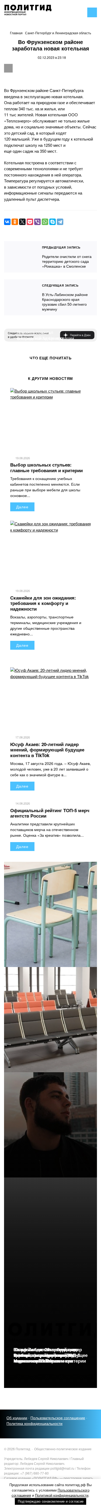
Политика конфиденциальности (34, 1423)
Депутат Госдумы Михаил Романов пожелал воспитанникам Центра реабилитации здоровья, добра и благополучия (48, 338)
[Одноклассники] (15, 222)
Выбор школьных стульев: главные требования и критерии (46, 467)
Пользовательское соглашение (57, 1417)
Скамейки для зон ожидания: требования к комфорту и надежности (43, 603)
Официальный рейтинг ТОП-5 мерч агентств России (49, 813)
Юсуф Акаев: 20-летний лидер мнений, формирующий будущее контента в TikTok (47, 749)
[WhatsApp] (45, 222)
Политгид (44, 12)
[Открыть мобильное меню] (92, 12)
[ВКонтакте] (7, 222)
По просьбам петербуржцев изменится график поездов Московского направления (44, 1355)
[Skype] (52, 222)
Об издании (16, 1417)
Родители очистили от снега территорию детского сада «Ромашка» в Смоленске (20, 257)
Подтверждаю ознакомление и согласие (50, 1501)
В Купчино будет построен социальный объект (43, 347)
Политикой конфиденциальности (61, 1495)
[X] (22, 222)
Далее (22, 506)
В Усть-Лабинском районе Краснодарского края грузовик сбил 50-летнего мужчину (20, 297)
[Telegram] (60, 222)
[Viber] (37, 222)
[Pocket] (30, 222)
